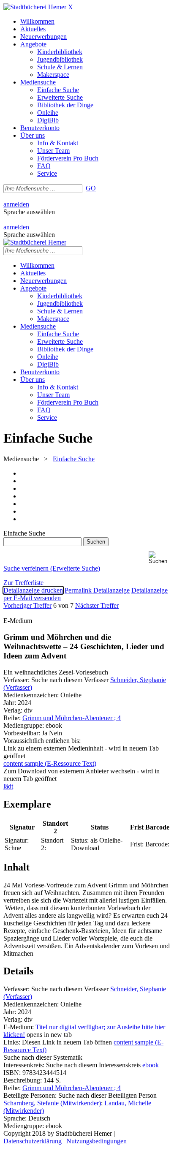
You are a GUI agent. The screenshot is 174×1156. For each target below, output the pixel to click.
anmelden (16, 204)
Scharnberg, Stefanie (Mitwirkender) (52, 1103)
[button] (160, 557)
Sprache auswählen (29, 211)
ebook (150, 1065)
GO (91, 188)
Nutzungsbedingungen (96, 1141)
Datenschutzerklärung (32, 1141)
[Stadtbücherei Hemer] (34, 7)
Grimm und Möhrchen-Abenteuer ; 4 (71, 717)
